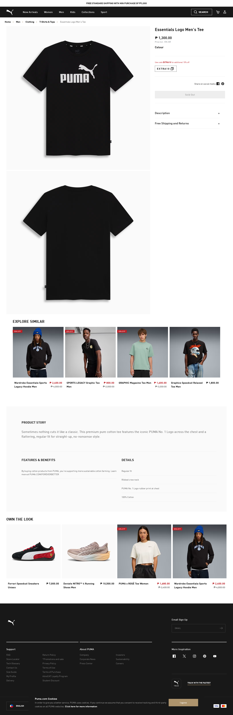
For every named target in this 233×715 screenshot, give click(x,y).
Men (18, 22)
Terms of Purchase (51, 672)
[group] (38, 360)
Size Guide (11, 672)
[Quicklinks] (224, 12)
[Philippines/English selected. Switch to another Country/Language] (24, 706)
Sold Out (190, 94)
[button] (172, 68)
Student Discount (50, 680)
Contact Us (11, 667)
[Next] (215, 360)
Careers (120, 663)
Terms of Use (48, 667)
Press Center (86, 663)
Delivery (10, 680)
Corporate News (87, 659)
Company (84, 654)
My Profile (11, 676)
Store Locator (12, 659)
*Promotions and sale (53, 659)
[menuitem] (30, 12)
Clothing (30, 22)
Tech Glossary (13, 663)
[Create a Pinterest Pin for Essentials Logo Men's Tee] (222, 83)
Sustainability (122, 659)
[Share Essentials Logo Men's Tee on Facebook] (218, 83)
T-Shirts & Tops (47, 22)
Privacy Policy (49, 663)
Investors (120, 654)
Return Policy (49, 654)
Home (8, 22)
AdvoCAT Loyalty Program (55, 676)
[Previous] (18, 360)
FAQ (8, 654)
